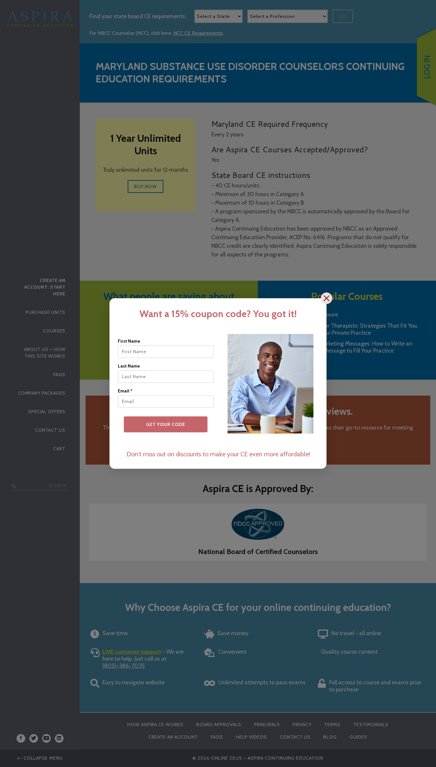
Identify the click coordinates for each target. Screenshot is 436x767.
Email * (125, 391)
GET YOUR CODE (165, 424)
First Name (129, 341)
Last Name (129, 366)
